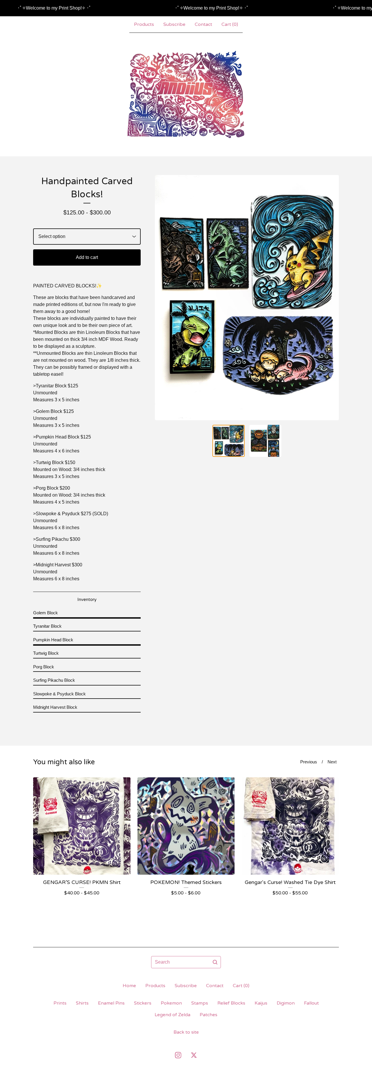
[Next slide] (330, 298)
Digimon (286, 1003)
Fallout (311, 1003)
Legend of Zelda (172, 1015)
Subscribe (174, 24)
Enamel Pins (111, 1003)
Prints (60, 1003)
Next (332, 761)
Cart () (229, 24)
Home (129, 986)
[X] (194, 1055)
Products (144, 24)
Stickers (142, 1003)
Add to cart (87, 257)
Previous (308, 761)
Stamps (199, 1003)
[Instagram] (178, 1055)
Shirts (82, 1003)
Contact (203, 24)
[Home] (186, 94)
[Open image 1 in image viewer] (247, 297)
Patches (208, 1015)
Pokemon (171, 1003)
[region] (186, 8)
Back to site (186, 1032)
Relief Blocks (231, 1003)
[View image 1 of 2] (228, 441)
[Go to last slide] (163, 298)
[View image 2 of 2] (265, 441)
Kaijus (261, 1003)
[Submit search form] (215, 962)
